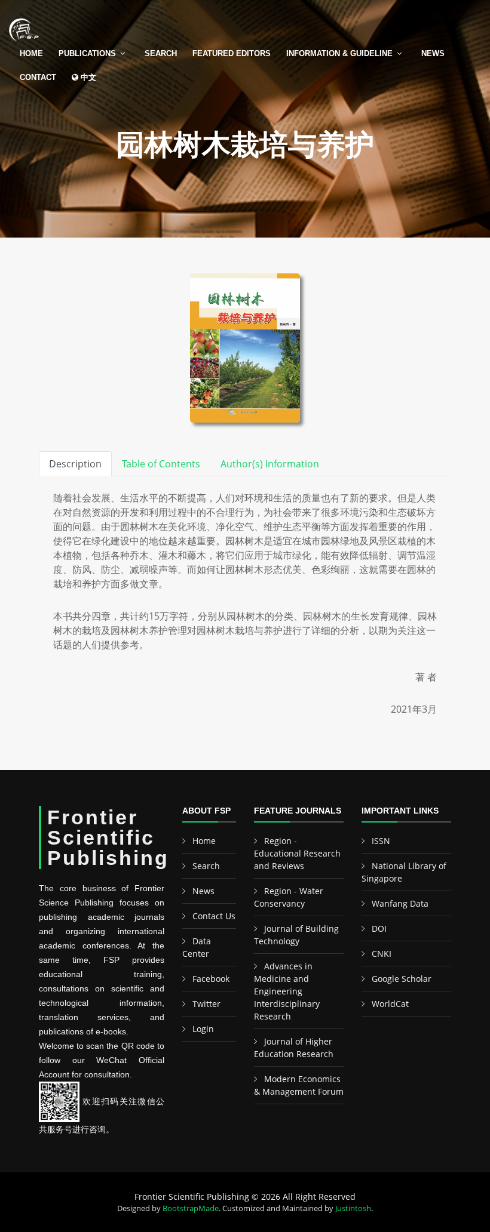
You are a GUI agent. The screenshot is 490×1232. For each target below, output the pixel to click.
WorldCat (390, 1003)
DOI (379, 928)
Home (31, 53)
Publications (87, 53)
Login (203, 1028)
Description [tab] (75, 463)
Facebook (210, 978)
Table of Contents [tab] (161, 463)
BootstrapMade (191, 1208)
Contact (38, 77)
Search (161, 53)
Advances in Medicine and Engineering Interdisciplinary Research (287, 991)
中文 (87, 77)
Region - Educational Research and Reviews (297, 853)
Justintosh (353, 1208)
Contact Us (213, 916)
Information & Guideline (339, 53)
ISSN (381, 840)
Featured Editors (231, 53)
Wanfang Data (400, 903)
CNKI (381, 953)
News (433, 53)
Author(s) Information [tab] (269, 463)
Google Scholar (401, 978)
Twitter (206, 1003)
